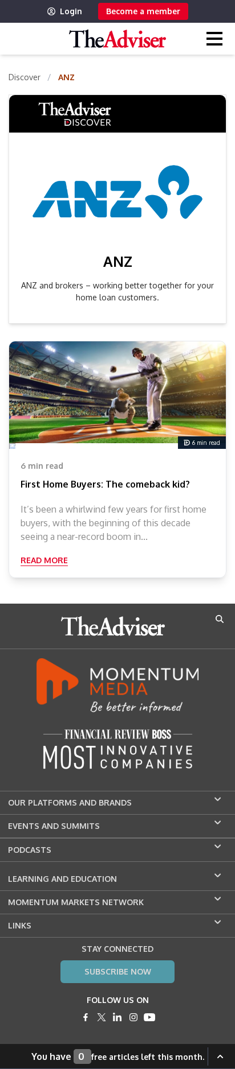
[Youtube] (149, 1017)
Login (71, 11)
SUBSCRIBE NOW (117, 971)
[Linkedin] (117, 1017)
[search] (220, 619)
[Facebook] (85, 1017)
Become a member (143, 11)
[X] (101, 1017)
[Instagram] (133, 1017)
